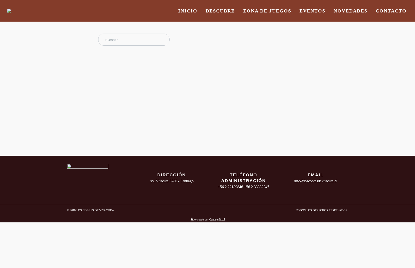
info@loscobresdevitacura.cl (315, 181)
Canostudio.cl (217, 219)
